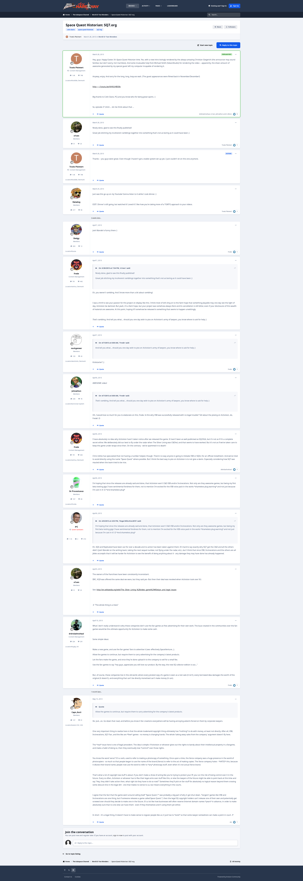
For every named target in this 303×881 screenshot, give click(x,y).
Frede (230, 252)
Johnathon (219, 114)
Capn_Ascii (76, 712)
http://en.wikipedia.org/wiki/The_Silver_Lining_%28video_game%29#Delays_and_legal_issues (136, 589)
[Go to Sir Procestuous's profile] (76, 482)
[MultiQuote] (93, 114)
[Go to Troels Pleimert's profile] (67, 37)
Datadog (76, 202)
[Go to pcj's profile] (76, 517)
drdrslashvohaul (204, 114)
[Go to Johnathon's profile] (76, 382)
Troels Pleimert (75, 37)
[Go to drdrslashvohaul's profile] (76, 624)
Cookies (77, 877)
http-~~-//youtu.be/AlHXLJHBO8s (107, 86)
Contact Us (68, 877)
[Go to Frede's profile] (76, 264)
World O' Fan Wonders (107, 37)
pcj (76, 526)
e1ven (213, 114)
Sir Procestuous (76, 491)
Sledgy (76, 238)
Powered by (229, 877)
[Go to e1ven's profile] (76, 127)
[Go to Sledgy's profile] (76, 229)
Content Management (77, 71)
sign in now (117, 835)
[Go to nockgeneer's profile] (76, 339)
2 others (229, 114)
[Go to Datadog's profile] (76, 193)
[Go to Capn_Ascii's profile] (76, 703)
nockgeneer (76, 348)
